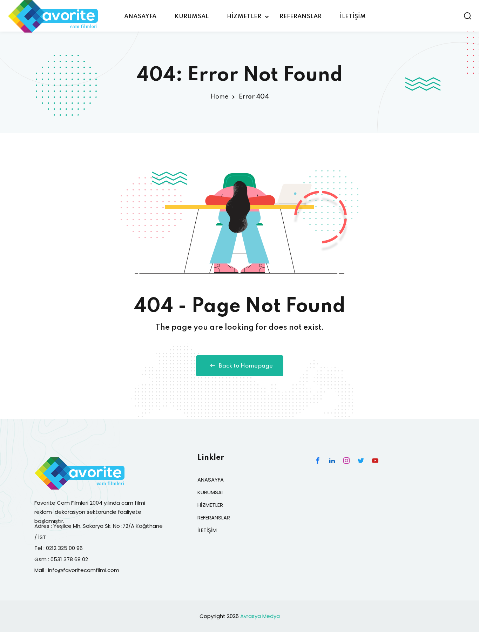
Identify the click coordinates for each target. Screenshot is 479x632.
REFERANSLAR (300, 17)
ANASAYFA (140, 17)
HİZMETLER (244, 17)
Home (219, 97)
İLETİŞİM (353, 17)
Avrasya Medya (260, 616)
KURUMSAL (192, 17)
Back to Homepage (246, 366)
